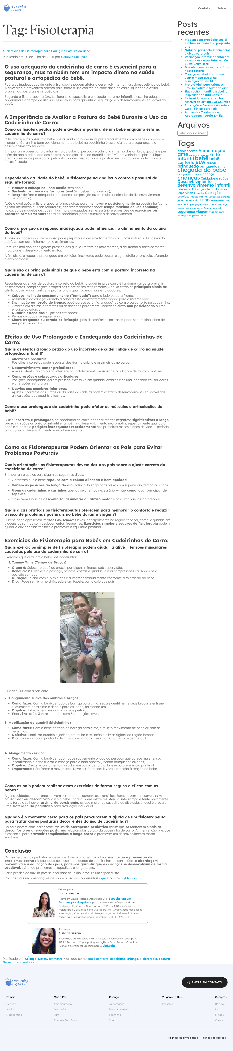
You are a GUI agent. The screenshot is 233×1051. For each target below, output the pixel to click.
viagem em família (197, 215)
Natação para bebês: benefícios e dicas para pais (207, 51)
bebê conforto (98, 959)
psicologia (223, 204)
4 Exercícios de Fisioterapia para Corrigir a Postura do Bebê (46, 51)
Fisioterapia (148, 959)
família (200, 193)
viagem (202, 212)
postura (164, 959)
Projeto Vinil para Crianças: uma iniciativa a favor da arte (206, 86)
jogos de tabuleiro (188, 200)
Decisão (11, 1004)
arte (182, 154)
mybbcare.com (131, 878)
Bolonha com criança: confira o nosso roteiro (207, 69)
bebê (201, 158)
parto (186, 204)
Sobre (221, 8)
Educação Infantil (204, 189)
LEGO (205, 200)
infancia (194, 197)
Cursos (219, 1020)
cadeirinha (118, 959)
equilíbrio (222, 189)
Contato (204, 8)
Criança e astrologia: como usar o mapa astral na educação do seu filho (204, 77)
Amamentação (63, 1004)
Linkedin (108, 945)
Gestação (213, 193)
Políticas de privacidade (183, 1037)
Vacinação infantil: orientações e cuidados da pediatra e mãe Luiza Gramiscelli (207, 60)
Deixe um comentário (18, 962)
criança (132, 959)
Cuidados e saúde (214, 178)
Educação (184, 189)
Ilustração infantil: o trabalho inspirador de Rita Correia (206, 93)
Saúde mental (212, 208)
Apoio (10, 1009)
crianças (188, 177)
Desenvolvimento (50, 959)
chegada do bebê (201, 169)
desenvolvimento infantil (203, 185)
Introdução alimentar (219, 197)
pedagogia (195, 204)
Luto (56, 1014)
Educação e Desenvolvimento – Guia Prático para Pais (207, 106)
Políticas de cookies (214, 1037)
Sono (112, 1020)
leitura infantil (217, 200)
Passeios (167, 1004)
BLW (201, 162)
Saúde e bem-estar (194, 208)
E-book (219, 1014)
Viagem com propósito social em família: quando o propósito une (207, 43)
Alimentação (211, 150)
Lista (227, 200)
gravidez (183, 196)
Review (180, 208)
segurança (186, 212)
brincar (211, 163)
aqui (102, 878)
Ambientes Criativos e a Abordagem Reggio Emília (204, 113)
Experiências (186, 193)
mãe (179, 204)
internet (203, 196)
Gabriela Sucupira (74, 57)
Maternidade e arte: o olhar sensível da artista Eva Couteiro (207, 100)
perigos (205, 204)
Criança (30, 959)
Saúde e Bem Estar (65, 1020)
